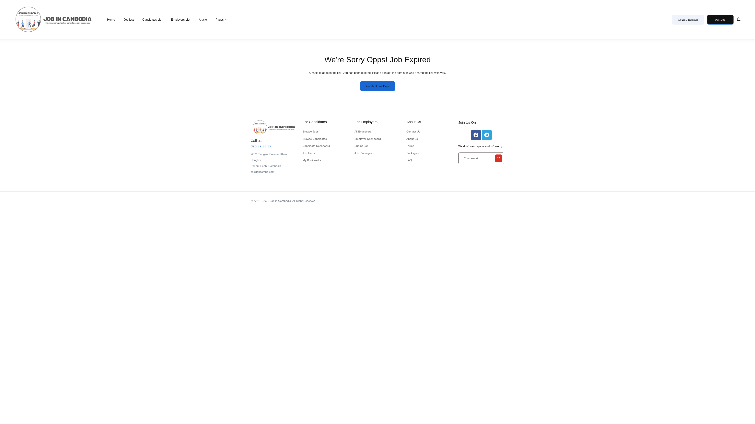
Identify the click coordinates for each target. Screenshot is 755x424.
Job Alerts (309, 153)
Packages (412, 153)
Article (203, 19)
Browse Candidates (315, 138)
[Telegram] (487, 135)
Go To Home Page (377, 86)
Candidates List (152, 19)
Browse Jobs (311, 131)
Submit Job (361, 145)
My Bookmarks (312, 160)
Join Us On (467, 122)
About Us (412, 138)
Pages (220, 19)
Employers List (180, 19)
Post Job (720, 19)
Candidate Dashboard (316, 145)
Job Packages (363, 153)
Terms (410, 145)
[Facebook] (476, 135)
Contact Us (413, 131)
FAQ (409, 160)
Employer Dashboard (367, 138)
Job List (129, 19)
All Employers (362, 131)
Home (111, 19)
